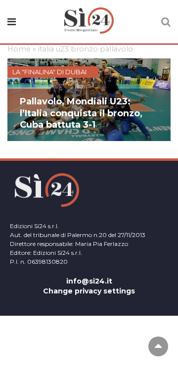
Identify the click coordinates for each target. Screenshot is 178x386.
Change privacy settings (89, 291)
